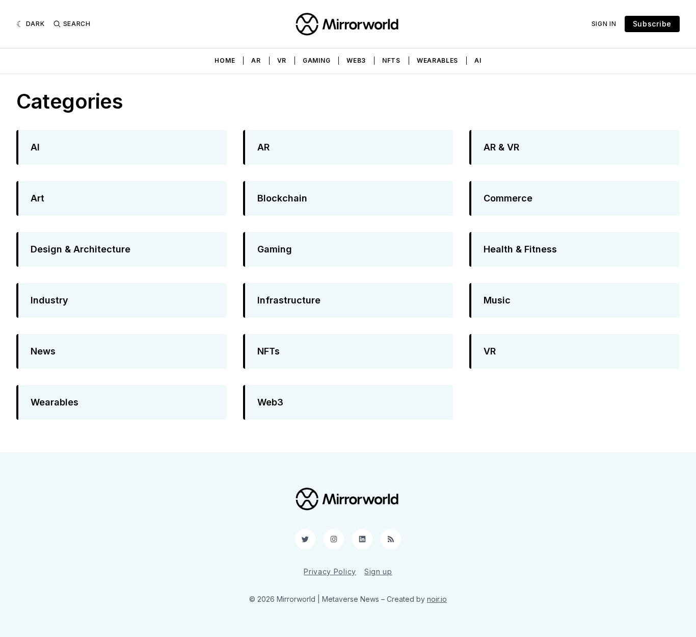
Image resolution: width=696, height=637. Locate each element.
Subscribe (652, 23)
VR (281, 60)
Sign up (378, 571)
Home (225, 60)
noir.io (437, 599)
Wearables (437, 60)
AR (255, 60)
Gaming (316, 60)
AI (477, 60)
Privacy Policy (330, 571)
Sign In (604, 24)
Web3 (356, 60)
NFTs (391, 60)
